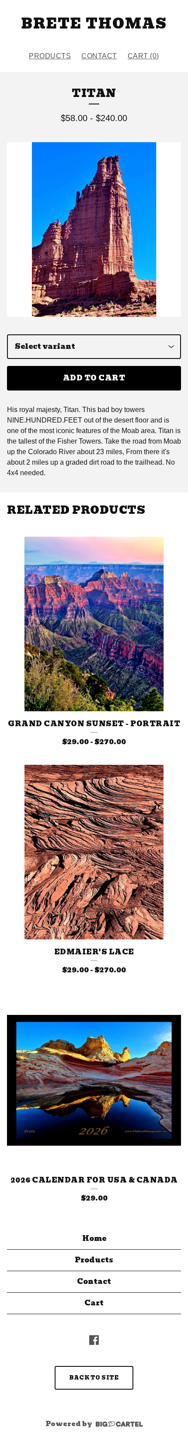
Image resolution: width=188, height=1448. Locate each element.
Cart (94, 1302)
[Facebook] (94, 1340)
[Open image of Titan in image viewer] (94, 229)
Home (94, 1238)
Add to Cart (94, 378)
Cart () (143, 56)
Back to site (94, 1377)
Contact (99, 56)
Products (50, 56)
